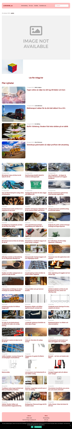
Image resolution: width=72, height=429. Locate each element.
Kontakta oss (42, 5)
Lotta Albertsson (38, 105)
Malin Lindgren (38, 87)
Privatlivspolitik (38, 426)
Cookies (36, 5)
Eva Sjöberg (37, 124)
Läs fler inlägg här (36, 78)
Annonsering (24, 5)
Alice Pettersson (38, 142)
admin (12, 13)
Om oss (31, 5)
